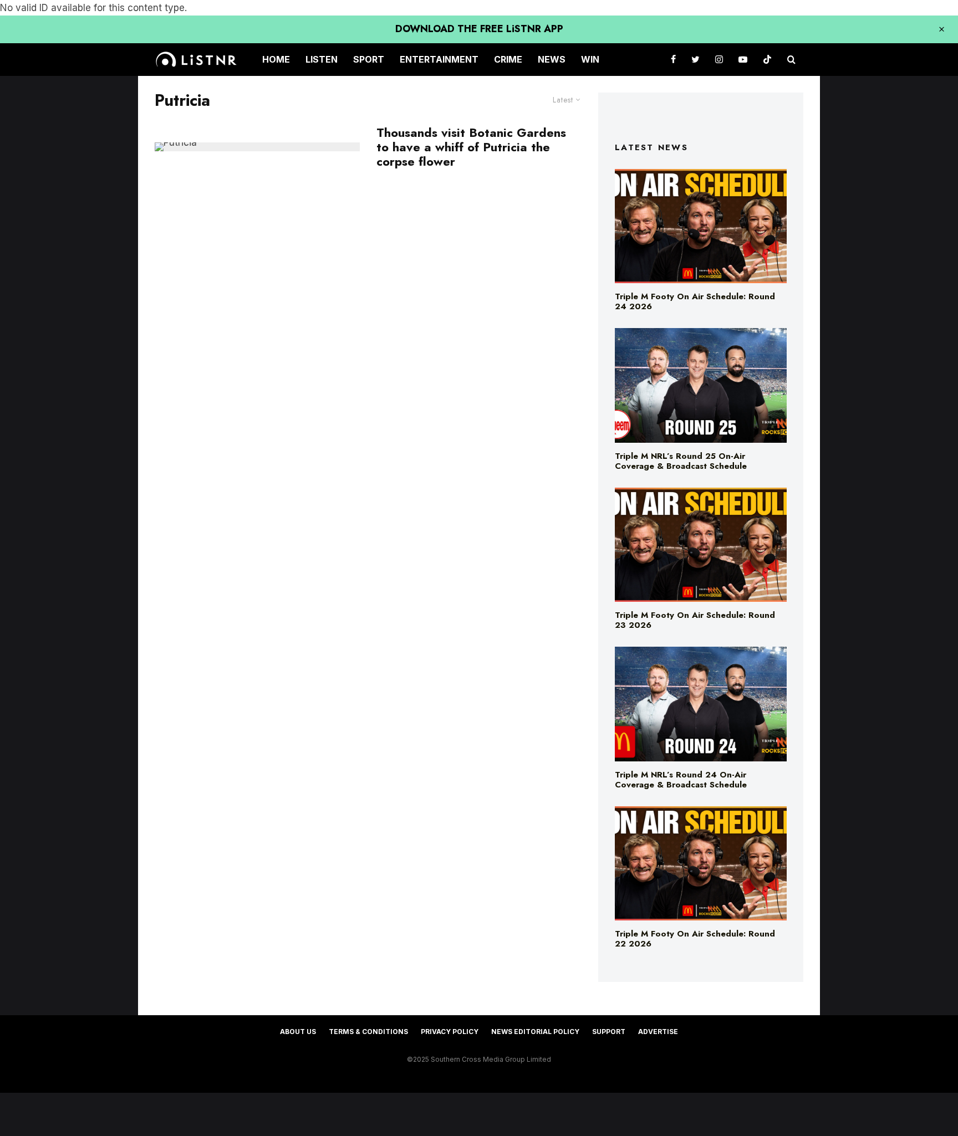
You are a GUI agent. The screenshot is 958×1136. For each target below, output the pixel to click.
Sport (368, 59)
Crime (508, 59)
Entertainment (439, 59)
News (551, 59)
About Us (298, 1031)
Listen (321, 59)
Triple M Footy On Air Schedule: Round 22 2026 (695, 939)
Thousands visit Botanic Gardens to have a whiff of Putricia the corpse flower (471, 147)
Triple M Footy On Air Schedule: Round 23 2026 (695, 620)
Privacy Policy (449, 1031)
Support (608, 1031)
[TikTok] (767, 59)
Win (590, 59)
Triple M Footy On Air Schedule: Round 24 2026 (695, 301)
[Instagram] (719, 59)
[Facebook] (673, 59)
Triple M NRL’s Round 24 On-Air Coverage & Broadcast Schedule (681, 780)
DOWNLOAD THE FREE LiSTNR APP (479, 29)
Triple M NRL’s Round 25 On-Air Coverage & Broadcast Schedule (681, 461)
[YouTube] (743, 59)
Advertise (658, 1031)
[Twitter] (695, 59)
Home (276, 59)
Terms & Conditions (368, 1031)
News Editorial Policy (535, 1031)
